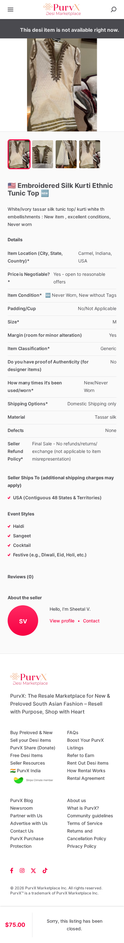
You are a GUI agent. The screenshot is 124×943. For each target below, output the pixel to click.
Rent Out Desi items (88, 763)
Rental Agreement (86, 778)
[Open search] (113, 9)
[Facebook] (13, 870)
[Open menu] (10, 9)
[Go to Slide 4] (89, 154)
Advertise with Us (29, 823)
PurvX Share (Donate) (32, 747)
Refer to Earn (80, 755)
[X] (33, 870)
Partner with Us (26, 815)
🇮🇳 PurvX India (25, 770)
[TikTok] (43, 870)
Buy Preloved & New (31, 732)
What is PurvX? (83, 808)
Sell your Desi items (30, 740)
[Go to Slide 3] (66, 154)
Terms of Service (84, 823)
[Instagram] (22, 870)
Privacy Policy (81, 846)
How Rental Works (86, 770)
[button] (62, 84)
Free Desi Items (26, 755)
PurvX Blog (21, 800)
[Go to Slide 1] (19, 154)
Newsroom (21, 808)
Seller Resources (27, 763)
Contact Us (22, 830)
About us (76, 800)
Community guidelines (90, 815)
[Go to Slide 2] (42, 154)
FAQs (73, 732)
